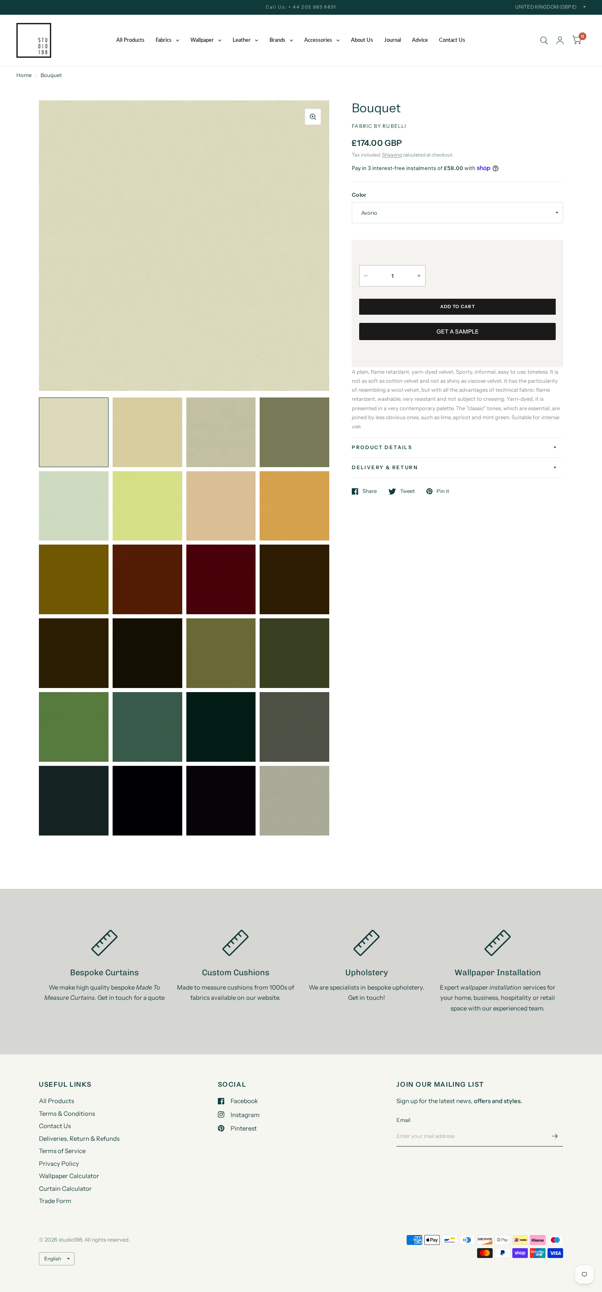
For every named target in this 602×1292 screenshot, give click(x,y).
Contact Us (55, 1126)
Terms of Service (62, 1151)
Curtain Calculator (65, 1188)
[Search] (544, 40)
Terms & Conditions (67, 1113)
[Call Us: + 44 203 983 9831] (301, 7)
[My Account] (560, 40)
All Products (56, 1101)
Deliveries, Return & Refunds (79, 1138)
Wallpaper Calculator (69, 1176)
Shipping (392, 155)
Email (403, 1120)
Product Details (382, 447)
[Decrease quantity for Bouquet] (366, 276)
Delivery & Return (385, 467)
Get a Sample (458, 331)
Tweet (407, 491)
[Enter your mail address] (555, 1136)
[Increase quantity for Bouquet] (419, 276)
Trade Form (55, 1201)
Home (24, 75)
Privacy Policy (59, 1163)
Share (369, 491)
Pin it (443, 491)
